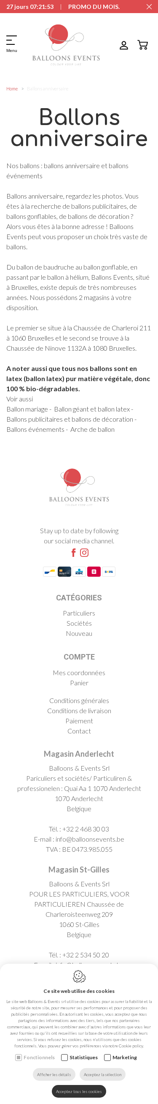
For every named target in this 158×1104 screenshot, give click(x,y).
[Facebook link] (74, 553)
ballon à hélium (67, 277)
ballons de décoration (98, 216)
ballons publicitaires (99, 206)
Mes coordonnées (79, 672)
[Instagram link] (84, 553)
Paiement (79, 721)
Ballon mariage (27, 409)
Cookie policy (131, 1045)
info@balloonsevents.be (90, 839)
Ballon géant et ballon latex (92, 409)
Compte (79, 656)
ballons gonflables (31, 216)
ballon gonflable (105, 267)
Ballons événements (35, 429)
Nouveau (79, 633)
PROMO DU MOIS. (94, 6)
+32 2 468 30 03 (85, 829)
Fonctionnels (39, 1057)
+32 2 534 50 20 (85, 955)
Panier (79, 683)
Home (12, 88)
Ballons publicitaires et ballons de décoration (69, 419)
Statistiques (84, 1057)
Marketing (124, 1057)
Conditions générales (79, 700)
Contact (79, 731)
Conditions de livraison (79, 710)
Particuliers (79, 613)
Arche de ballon (92, 429)
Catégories (79, 597)
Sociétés (79, 623)
